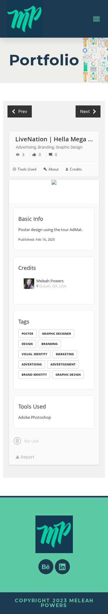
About (53, 169)
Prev (22, 111)
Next (85, 111)
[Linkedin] (62, 566)
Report (27, 457)
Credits (76, 169)
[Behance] (45, 566)
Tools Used (27, 169)
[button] (96, 19)
